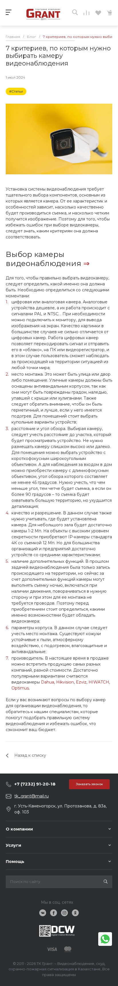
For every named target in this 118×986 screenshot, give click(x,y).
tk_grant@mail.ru (31, 796)
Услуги (13, 845)
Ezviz (81, 682)
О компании (19, 829)
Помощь (15, 861)
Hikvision (65, 682)
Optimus (20, 688)
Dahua (47, 682)
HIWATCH (98, 682)
